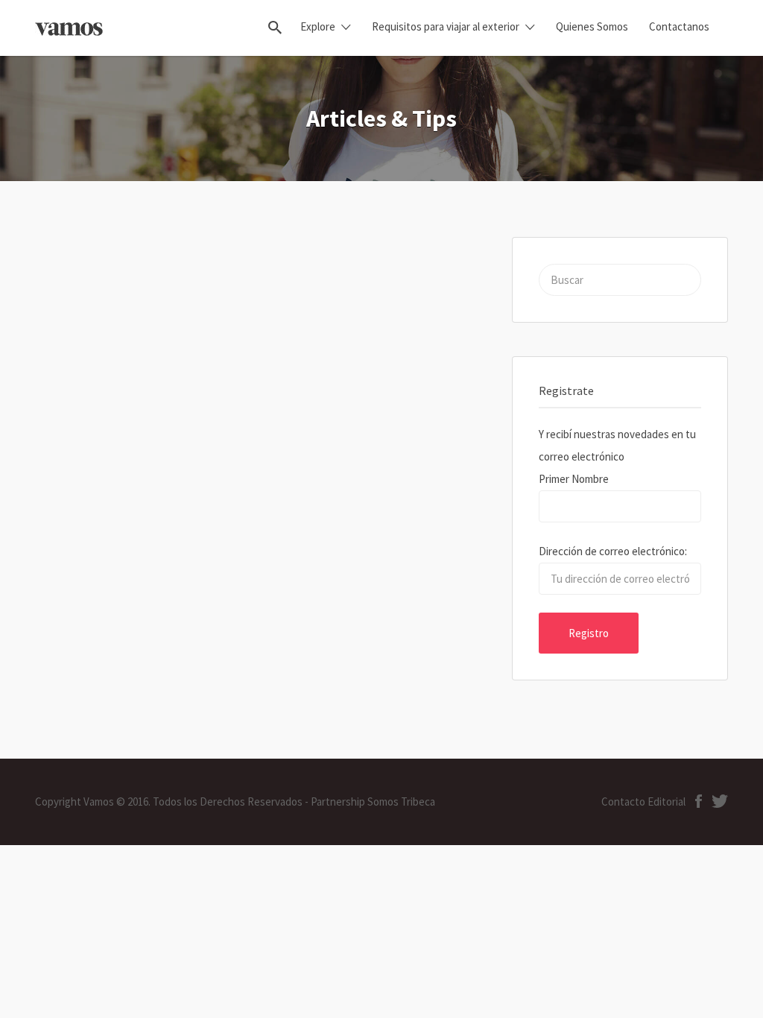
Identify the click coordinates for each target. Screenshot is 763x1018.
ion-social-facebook (698, 801)
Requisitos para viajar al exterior (445, 26)
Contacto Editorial (643, 801)
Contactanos (679, 26)
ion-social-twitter (720, 801)
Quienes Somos (592, 26)
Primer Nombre (574, 479)
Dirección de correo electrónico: (613, 551)
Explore (317, 26)
